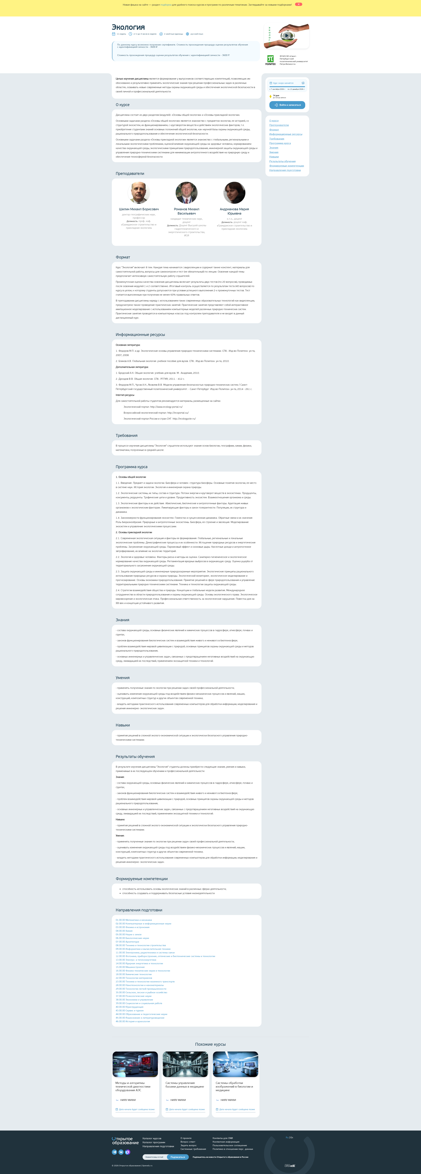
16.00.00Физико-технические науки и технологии (143, 970)
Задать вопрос (189, 1145)
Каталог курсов (152, 1138)
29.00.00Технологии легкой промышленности (141, 988)
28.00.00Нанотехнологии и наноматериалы (140, 985)
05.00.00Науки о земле (129, 934)
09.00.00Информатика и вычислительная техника (143, 949)
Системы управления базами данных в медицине (185, 1084)
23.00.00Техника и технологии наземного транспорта (145, 981)
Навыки (274, 156)
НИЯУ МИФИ (128, 1100)
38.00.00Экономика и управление (134, 999)
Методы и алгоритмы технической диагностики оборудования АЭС (132, 1086)
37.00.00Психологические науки (133, 996)
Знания (273, 147)
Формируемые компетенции (286, 165)
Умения (273, 152)
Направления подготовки (285, 170)
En (291, 1137)
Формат (274, 129)
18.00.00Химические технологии (134, 974)
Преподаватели (279, 125)
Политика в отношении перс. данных (233, 1149)
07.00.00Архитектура (127, 941)
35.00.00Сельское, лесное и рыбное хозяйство (141, 992)
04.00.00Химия (124, 930)
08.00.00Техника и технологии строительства (141, 945)
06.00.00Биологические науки (132, 938)
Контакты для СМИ (223, 1138)
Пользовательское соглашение (230, 1145)
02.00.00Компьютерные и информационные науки (143, 923)
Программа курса (280, 143)
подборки (166, 4)
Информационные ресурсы (285, 134)
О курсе (274, 120)
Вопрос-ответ (188, 1141)
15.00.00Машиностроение (130, 967)
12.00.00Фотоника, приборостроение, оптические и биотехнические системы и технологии (165, 956)
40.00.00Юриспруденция (129, 1007)
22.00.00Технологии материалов (134, 978)
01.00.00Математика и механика (134, 920)
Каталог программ (154, 1142)
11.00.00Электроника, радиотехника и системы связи (145, 952)
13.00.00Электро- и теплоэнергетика (136, 959)
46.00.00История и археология (133, 1021)
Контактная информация (226, 1141)
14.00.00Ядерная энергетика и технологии (139, 963)
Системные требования (193, 1149)
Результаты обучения (282, 161)
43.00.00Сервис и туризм (130, 1010)
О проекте (186, 1138)
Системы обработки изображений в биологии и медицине (234, 1086)
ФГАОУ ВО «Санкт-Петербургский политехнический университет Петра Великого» (294, 60)
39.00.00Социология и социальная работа (139, 1003)
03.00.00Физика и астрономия (132, 927)
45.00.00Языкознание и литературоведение (140, 1017)
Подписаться (178, 1157)
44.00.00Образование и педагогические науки (141, 1014)
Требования (276, 138)
